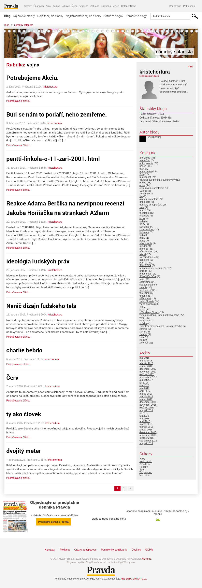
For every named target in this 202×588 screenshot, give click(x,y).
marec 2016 (145, 424)
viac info (146, 558)
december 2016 (147, 402)
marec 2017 (145, 393)
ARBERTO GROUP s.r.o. (134, 578)
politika (143, 262)
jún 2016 (144, 415)
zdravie (143, 329)
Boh (141, 174)
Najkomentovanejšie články (83, 16)
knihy (142, 224)
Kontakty (50, 549)
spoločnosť (145, 290)
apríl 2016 (144, 421)
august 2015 (146, 443)
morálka (143, 248)
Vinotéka (144, 475)
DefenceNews (128, 6)
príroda (143, 271)
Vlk (141, 306)
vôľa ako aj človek (149, 312)
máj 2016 (144, 418)
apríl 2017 (144, 391)
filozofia (143, 193)
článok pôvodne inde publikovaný (157, 179)
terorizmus (145, 293)
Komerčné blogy (136, 16)
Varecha (83, 6)
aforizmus (144, 157)
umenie (143, 295)
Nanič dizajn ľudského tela (41, 306)
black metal (145, 171)
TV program (145, 472)
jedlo (142, 221)
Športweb (39, 6)
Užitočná (106, 6)
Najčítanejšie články (50, 16)
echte (142, 185)
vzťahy (143, 323)
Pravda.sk (144, 464)
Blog (7, 16)
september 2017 (148, 377)
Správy (28, 6)
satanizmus (145, 282)
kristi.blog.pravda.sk (149, 76)
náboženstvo (146, 251)
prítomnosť (145, 273)
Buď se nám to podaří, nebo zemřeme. (56, 114)
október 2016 (146, 407)
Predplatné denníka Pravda (53, 522)
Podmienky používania (114, 549)
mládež (143, 246)
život (141, 337)
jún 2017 (144, 385)
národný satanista (23, 25)
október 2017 (146, 374)
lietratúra (144, 232)
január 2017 (145, 399)
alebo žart (144, 160)
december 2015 (147, 432)
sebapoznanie (147, 284)
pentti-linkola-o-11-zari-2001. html (53, 159)
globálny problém (148, 199)
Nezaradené (146, 257)
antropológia (146, 163)
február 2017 (146, 396)
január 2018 (145, 366)
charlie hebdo (24, 350)
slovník (143, 287)
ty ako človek (23, 414)
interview (144, 215)
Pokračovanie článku (18, 100)
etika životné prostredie (151, 188)
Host (141, 207)
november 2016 (147, 404)
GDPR (149, 549)
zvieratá (143, 342)
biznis (142, 168)
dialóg (142, 182)
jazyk (142, 218)
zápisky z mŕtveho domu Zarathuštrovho (160, 326)
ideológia (144, 213)
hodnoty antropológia (150, 204)
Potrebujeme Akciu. (32, 78)
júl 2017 (143, 382)
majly (142, 240)
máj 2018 (144, 358)
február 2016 (146, 427)
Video (116, 6)
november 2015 (147, 435)
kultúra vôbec (146, 229)
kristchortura (50, 86)
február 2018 (146, 363)
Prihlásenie (189, 6)
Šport (142, 469)
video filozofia (146, 301)
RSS (190, 66)
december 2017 (147, 369)
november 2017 (147, 371)
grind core (144, 202)
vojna (142, 309)
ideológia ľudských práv (37, 261)
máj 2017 (144, 388)
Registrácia (175, 6)
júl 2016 (143, 413)
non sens (144, 260)
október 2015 (146, 438)
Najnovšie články (24, 16)
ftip (141, 196)
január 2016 (145, 429)
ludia (142, 235)
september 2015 (148, 440)
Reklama (65, 549)
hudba (142, 210)
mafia (142, 237)
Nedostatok (145, 461)
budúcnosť (145, 177)
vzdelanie (144, 320)
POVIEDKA (145, 265)
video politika (146, 304)
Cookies (136, 549)
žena (142, 331)
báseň (142, 166)
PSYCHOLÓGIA (147, 276)
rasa (141, 279)
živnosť (143, 334)
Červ (12, 377)
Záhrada (94, 6)
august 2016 (146, 410)
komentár (144, 226)
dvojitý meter (23, 451)
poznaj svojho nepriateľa (152, 268)
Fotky (142, 458)
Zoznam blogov (113, 16)
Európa (143, 190)
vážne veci (145, 298)
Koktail (56, 6)
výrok (142, 317)
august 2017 (146, 380)
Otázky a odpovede (85, 549)
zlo (141, 340)
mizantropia (145, 243)
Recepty (143, 467)
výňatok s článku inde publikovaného (159, 315)
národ (142, 254)
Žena (75, 6)
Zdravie (66, 6)
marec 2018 (145, 360)
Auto (48, 6)
